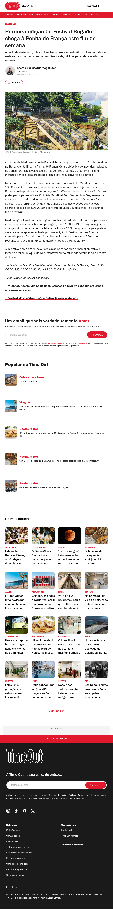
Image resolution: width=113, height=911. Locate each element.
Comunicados (13, 836)
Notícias (10, 15)
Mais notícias (56, 711)
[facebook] (24, 811)
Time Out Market (69, 836)
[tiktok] (16, 811)
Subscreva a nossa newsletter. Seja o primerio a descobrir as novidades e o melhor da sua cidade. (53, 327)
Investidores (12, 842)
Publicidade (67, 830)
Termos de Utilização (56, 344)
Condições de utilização (18, 864)
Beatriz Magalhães (44, 68)
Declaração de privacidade (19, 853)
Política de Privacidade (77, 344)
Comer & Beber (42, 15)
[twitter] (33, 811)
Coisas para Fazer (25, 15)
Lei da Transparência (16, 870)
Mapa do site (12, 888)
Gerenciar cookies (15, 875)
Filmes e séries (81, 15)
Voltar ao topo (60, 739)
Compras (67, 15)
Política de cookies (15, 858)
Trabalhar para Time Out (18, 847)
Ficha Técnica (13, 830)
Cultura (56, 15)
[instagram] (8, 811)
